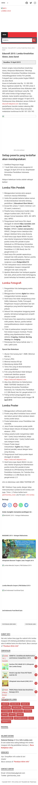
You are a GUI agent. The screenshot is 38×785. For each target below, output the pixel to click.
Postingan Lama (31, 624)
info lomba (30, 495)
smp (4, 714)
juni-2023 (16, 707)
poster (28, 711)
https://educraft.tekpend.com (15, 380)
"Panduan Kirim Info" (10, 646)
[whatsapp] (21, 505)
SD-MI (20, 714)
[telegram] (26, 505)
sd (31, 718)
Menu (4, 34)
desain (25, 704)
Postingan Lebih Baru (9, 624)
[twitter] (10, 505)
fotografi (6, 711)
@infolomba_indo (8, 495)
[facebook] (4, 505)
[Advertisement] (24, 18)
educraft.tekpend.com (10, 104)
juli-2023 (18, 711)
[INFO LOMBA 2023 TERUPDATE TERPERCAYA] (6, 9)
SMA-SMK (15, 704)
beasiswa (6, 721)
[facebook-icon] (27, 3)
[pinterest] (15, 505)
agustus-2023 (7, 718)
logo (12, 714)
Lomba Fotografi (11, 282)
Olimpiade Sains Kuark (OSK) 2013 (21, 681)
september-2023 (20, 718)
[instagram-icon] (35, 3)
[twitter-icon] (31, 3)
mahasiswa (28, 707)
